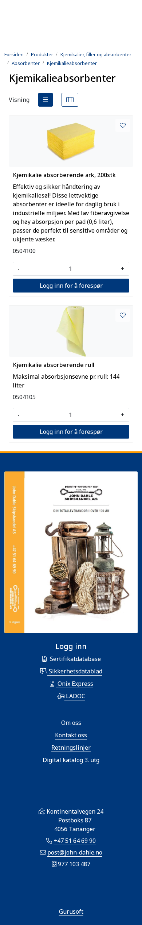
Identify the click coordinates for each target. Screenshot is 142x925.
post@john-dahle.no (74, 852)
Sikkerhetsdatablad (74, 671)
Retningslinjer (71, 748)
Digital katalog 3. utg (71, 760)
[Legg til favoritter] (122, 125)
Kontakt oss (71, 735)
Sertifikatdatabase (74, 659)
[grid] (70, 100)
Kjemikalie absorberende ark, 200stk (64, 175)
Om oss (71, 723)
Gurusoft (71, 911)
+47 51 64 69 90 (75, 841)
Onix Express (74, 684)
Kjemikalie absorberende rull (53, 365)
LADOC (74, 696)
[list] (45, 100)
